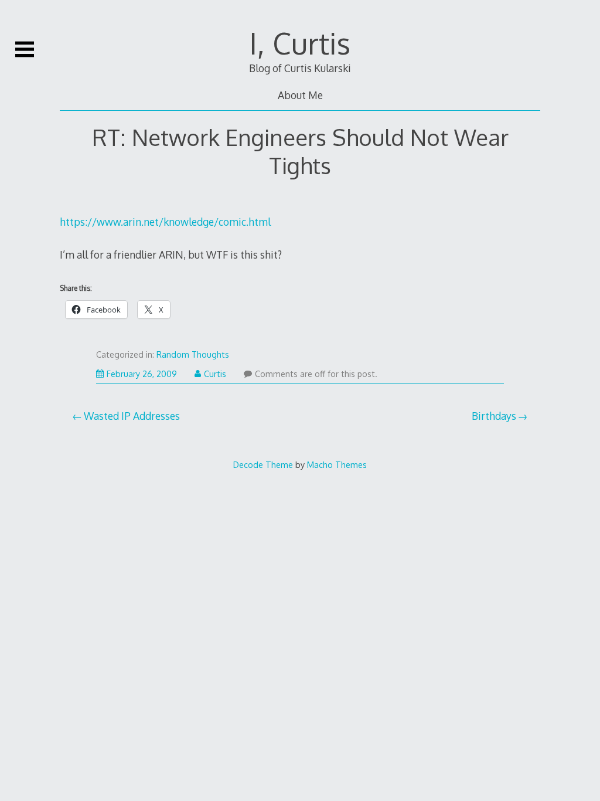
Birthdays (494, 415)
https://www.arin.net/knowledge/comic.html (165, 221)
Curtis (215, 374)
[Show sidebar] (24, 49)
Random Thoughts (192, 354)
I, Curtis (300, 43)
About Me (300, 95)
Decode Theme (263, 464)
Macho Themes (337, 464)
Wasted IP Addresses (132, 415)
